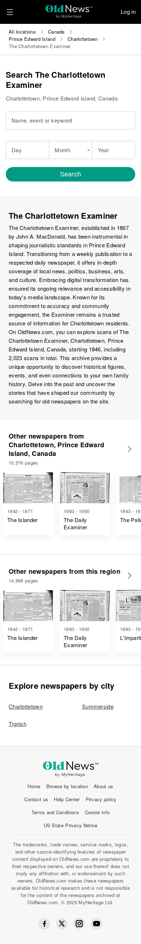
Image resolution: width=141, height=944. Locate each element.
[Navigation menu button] (10, 12)
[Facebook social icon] (44, 924)
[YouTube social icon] (96, 924)
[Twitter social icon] (62, 924)
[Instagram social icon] (79, 924)
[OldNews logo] (69, 9)
